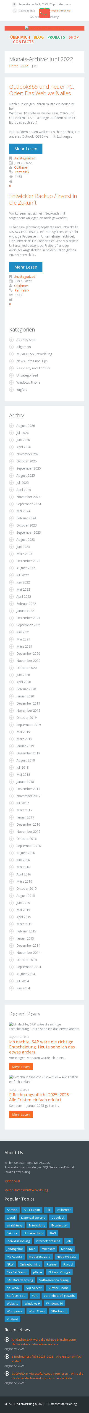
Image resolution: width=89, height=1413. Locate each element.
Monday (67, 1249)
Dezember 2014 (28, 945)
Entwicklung (37, 1225)
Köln (32, 1249)
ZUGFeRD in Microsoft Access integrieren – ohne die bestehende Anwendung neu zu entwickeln (47, 1375)
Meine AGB (12, 1181)
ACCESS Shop (26, 339)
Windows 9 (32, 1303)
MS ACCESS (15, 1256)
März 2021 (24, 646)
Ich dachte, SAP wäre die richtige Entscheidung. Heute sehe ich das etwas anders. (42, 1047)
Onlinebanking (30, 1264)
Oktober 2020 (26, 667)
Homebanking (33, 1233)
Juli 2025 (22, 482)
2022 (24, 66)
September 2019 (28, 724)
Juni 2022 (23, 582)
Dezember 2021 (28, 618)
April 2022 (23, 596)
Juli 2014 (22, 981)
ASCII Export (32, 1210)
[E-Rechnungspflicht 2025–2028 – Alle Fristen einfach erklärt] (44, 1079)
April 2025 (23, 489)
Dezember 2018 (28, 753)
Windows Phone (28, 382)
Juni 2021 (23, 632)
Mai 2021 (23, 639)
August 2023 (25, 539)
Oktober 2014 (26, 959)
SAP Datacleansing (20, 1280)
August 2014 (25, 974)
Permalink (22, 172)
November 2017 (28, 796)
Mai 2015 (23, 910)
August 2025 (25, 475)
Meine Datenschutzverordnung (26, 1190)
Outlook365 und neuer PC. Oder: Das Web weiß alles (41, 90)
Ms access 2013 (39, 1256)
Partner (52, 1264)
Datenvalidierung (33, 1217)
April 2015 (23, 917)
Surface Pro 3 (16, 1296)
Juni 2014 (23, 988)
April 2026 (23, 447)
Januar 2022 (25, 611)
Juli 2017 (22, 803)
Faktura (12, 1233)
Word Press (37, 1311)
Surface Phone (58, 1288)
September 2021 (28, 625)
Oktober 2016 (26, 838)
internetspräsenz (48, 1241)
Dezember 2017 (28, 789)
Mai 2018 (23, 774)
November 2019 (28, 710)
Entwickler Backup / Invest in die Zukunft (43, 199)
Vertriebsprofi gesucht (59, 1296)
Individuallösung (18, 1241)
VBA (34, 1296)
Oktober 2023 (26, 525)
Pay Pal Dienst (17, 1272)
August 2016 (25, 853)
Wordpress (14, 1311)
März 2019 (24, 739)
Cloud (11, 1217)
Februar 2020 (26, 689)
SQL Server (34, 1288)
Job (69, 1241)
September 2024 (28, 504)
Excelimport (59, 1225)
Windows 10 (54, 1303)
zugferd (22, 389)
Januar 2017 (25, 817)
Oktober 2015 (26, 888)
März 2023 (24, 554)
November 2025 (28, 454)
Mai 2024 (23, 511)
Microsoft (48, 1249)
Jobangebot (15, 1249)
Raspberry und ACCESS (33, 368)
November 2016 (28, 831)
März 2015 (24, 924)
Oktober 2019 (26, 717)
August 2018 (25, 760)
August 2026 (25, 425)
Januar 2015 (25, 938)
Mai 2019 (23, 732)
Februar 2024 (26, 518)
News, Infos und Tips (32, 361)
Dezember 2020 (28, 653)
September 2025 (28, 468)
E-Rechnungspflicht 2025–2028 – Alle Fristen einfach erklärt (40, 1097)
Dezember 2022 (28, 561)
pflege (37, 1272)
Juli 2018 (22, 767)
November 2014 (28, 952)
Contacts (23, 41)
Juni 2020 (23, 675)
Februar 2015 (26, 931)
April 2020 (23, 682)
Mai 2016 (23, 867)
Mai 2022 (23, 589)
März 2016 (24, 881)
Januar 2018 (25, 781)
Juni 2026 (23, 440)
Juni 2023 (23, 546)
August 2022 (25, 568)
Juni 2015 (23, 902)
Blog (39, 37)
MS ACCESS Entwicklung (34, 354)
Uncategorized (24, 158)
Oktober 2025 (26, 461)
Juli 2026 (22, 432)
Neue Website (66, 1256)
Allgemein (23, 347)
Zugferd (12, 1319)
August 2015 (25, 895)
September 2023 (28, 532)
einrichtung (14, 1225)
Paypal (68, 1264)
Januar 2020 (25, 696)
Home (13, 66)
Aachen (12, 1210)
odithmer (21, 167)
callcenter (64, 1210)
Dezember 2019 (28, 703)
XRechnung (59, 1311)
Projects (56, 37)
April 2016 (23, 874)
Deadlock (58, 1217)
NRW (10, 1264)
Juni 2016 (23, 860)
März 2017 (24, 810)
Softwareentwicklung (53, 1280)
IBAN (53, 1233)
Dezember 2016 (28, 824)
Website (12, 1303)
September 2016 (28, 846)
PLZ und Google (59, 1272)
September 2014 (28, 967)
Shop (74, 37)
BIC (49, 1210)
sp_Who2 (13, 1288)
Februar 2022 (26, 603)
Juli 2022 (22, 575)
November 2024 (28, 497)
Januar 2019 (25, 746)
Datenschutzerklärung (62, 1404)
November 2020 (28, 660)
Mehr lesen (25, 148)
